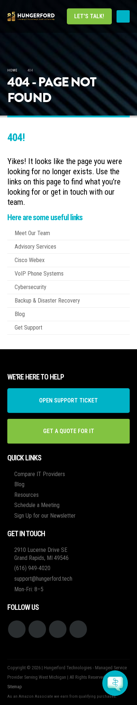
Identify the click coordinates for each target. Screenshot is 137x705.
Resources (26, 494)
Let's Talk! (89, 16)
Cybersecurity (30, 287)
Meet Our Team (32, 233)
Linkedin (78, 629)
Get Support (28, 327)
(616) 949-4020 (32, 568)
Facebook (17, 629)
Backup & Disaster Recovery (47, 300)
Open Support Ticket (68, 400)
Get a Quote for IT (68, 431)
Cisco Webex (30, 260)
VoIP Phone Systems (39, 273)
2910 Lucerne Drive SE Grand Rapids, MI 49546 (41, 553)
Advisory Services (35, 246)
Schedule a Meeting (37, 505)
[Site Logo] (31, 16)
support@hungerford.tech (43, 578)
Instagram (57, 629)
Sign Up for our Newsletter (45, 515)
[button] (123, 16)
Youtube (37, 629)
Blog (20, 314)
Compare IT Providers (39, 474)
